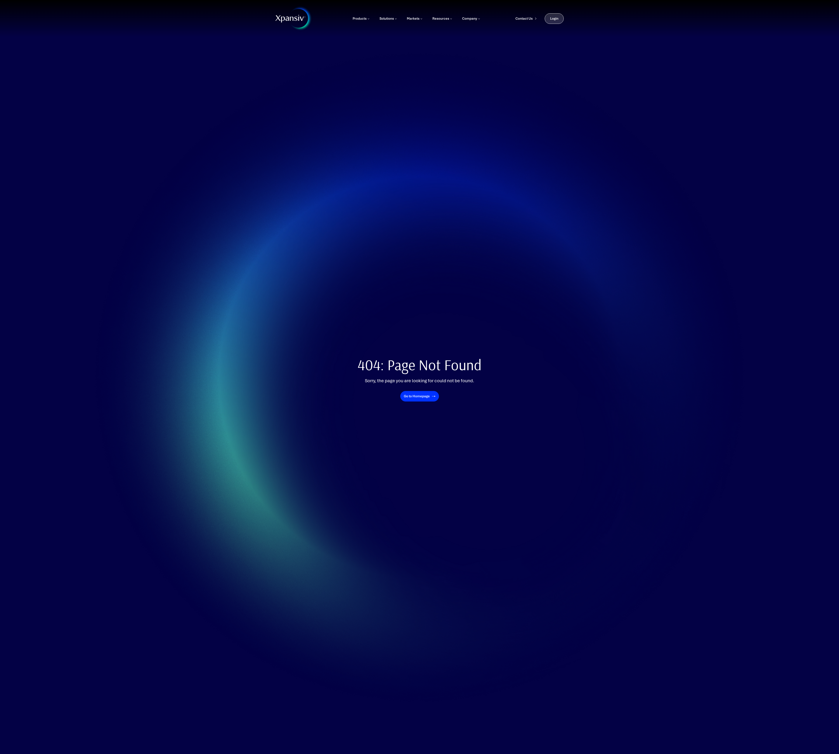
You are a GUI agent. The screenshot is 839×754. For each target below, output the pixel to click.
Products (360, 18)
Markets (413, 18)
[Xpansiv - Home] (290, 19)
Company (469, 18)
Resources (440, 18)
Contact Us (524, 18)
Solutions (387, 18)
